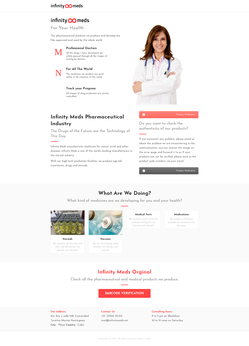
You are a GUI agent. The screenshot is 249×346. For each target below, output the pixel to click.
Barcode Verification (124, 293)
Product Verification (185, 115)
